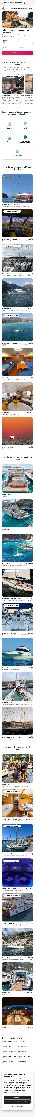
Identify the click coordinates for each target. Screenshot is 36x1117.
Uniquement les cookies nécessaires (17, 1102)
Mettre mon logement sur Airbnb (21, 8)
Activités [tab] (22, 1041)
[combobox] (17, 42)
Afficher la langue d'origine (21, 4)
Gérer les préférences (17, 1106)
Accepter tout (17, 1097)
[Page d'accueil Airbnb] (3, 8)
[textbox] (9, 48)
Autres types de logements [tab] (9, 1041)
